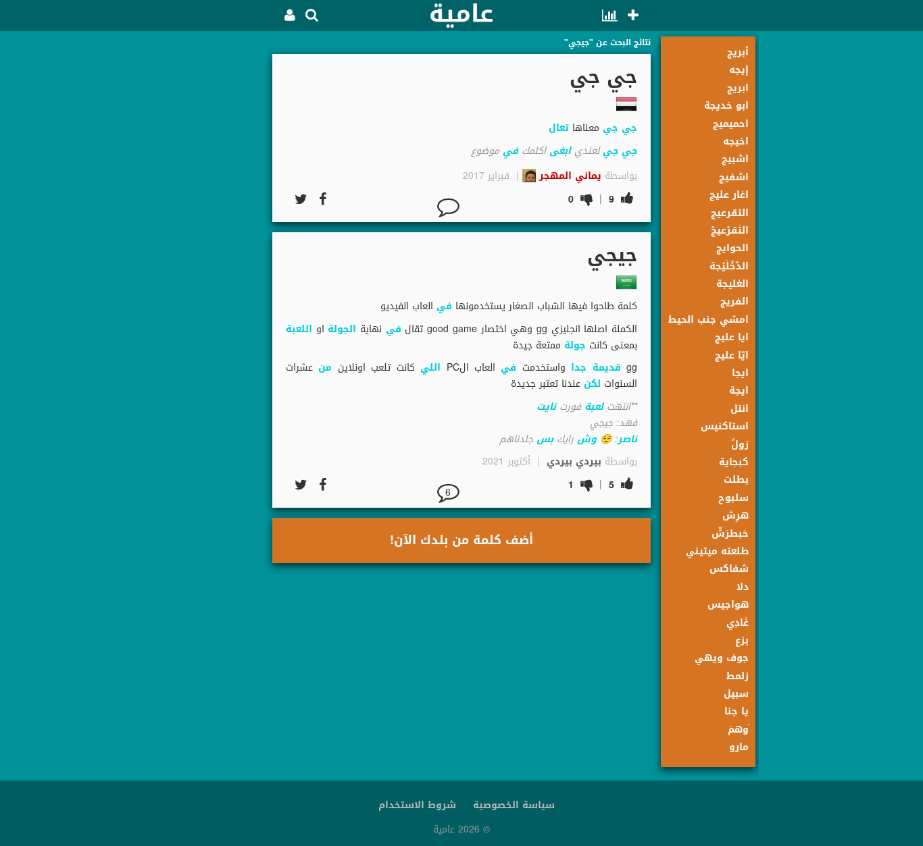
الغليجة (732, 284)
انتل (739, 409)
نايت (546, 407)
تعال (559, 128)
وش (587, 439)
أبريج (738, 52)
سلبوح (733, 498)
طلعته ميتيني (717, 551)
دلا (743, 587)
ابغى (560, 151)
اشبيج (735, 159)
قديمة (607, 368)
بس (545, 439)
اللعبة (299, 329)
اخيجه (736, 141)
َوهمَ (738, 729)
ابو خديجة (726, 106)
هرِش (735, 515)
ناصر (627, 439)
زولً (740, 444)
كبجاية (734, 462)
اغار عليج (729, 195)
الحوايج (732, 248)
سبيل (736, 694)
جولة (575, 345)
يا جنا (736, 711)
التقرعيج (730, 213)
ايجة (739, 390)
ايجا (740, 373)
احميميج (731, 124)
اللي (430, 368)
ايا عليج (732, 337)
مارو (739, 747)
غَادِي (737, 623)
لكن (592, 384)
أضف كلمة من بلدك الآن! (461, 540)
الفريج (734, 301)
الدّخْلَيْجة (729, 266)
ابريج (738, 88)
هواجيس (728, 605)
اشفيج (734, 177)
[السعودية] (626, 282)
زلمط (737, 676)
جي (629, 128)
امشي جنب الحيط (708, 320)
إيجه (739, 70)
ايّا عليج (732, 355)
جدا (579, 368)
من (325, 368)
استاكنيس (725, 426)
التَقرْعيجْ (730, 230)
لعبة (593, 407)
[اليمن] (626, 104)
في (510, 151)
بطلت (736, 480)
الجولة (342, 329)
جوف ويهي (722, 658)
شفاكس (729, 569)
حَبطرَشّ (730, 534)
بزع (742, 640)
